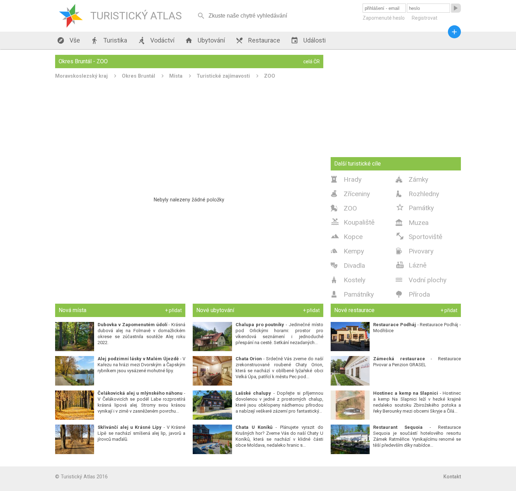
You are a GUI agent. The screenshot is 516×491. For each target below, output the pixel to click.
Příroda (413, 294)
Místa (176, 76)
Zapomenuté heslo (384, 18)
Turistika (109, 40)
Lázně (411, 264)
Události (308, 40)
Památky (415, 207)
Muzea (412, 223)
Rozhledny (417, 194)
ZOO (269, 76)
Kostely (348, 280)
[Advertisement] (189, 135)
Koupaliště (353, 221)
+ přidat (173, 310)
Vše (68, 40)
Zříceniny (350, 194)
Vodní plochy (421, 280)
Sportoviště (419, 236)
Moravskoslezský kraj (81, 76)
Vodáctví (156, 40)
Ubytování (205, 40)
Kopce (347, 236)
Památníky (352, 294)
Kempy (347, 251)
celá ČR (311, 61)
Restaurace (258, 40)
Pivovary (415, 251)
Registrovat (424, 18)
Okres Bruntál (138, 76)
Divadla (348, 265)
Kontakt (452, 476)
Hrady (346, 179)
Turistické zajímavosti (223, 76)
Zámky (412, 179)
